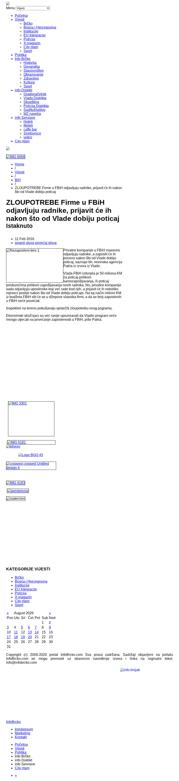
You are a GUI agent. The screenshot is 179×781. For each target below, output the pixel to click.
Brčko (28, 23)
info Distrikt (23, 90)
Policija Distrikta (36, 106)
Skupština (31, 102)
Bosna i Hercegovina (40, 27)
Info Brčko (22, 59)
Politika (20, 55)
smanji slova (24, 243)
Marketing (22, 733)
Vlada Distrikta (35, 98)
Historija (30, 63)
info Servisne (25, 117)
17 (9, 637)
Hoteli (28, 121)
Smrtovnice (32, 133)
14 (37, 632)
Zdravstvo (31, 78)
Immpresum (24, 729)
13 (30, 632)
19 (23, 637)
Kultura (29, 82)
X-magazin (32, 43)
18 (16, 637)
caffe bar (30, 129)
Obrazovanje (33, 74)
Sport (28, 51)
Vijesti (19, 19)
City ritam (31, 47)
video (28, 137)
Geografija (32, 66)
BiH (18, 180)
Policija (29, 39)
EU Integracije (35, 35)
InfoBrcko (13, 722)
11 (16, 632)
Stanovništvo (34, 70)
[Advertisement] (64, 355)
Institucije (31, 31)
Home (19, 164)
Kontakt (21, 737)
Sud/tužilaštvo (34, 110)
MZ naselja (32, 114)
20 (30, 637)
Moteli (28, 125)
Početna (21, 15)
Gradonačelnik (35, 94)
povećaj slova (46, 243)
